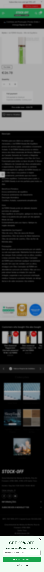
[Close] (40, 539)
